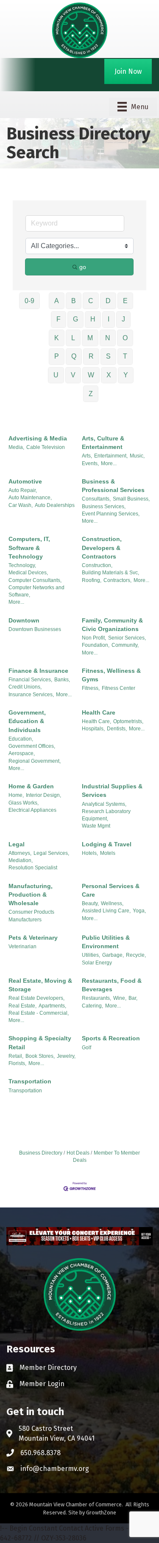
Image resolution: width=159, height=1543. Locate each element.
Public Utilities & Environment (106, 942)
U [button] (56, 375)
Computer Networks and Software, (36, 591)
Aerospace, (21, 753)
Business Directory (40, 1153)
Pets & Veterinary (33, 937)
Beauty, (90, 903)
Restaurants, (96, 998)
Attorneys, (19, 853)
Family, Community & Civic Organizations (112, 624)
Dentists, (117, 729)
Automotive (25, 481)
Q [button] (73, 356)
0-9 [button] (29, 300)
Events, (90, 463)
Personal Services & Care (110, 890)
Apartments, (52, 1006)
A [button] (56, 300)
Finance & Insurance (38, 670)
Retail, (15, 1056)
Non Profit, (94, 638)
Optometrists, (128, 721)
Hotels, (90, 853)
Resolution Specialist (32, 868)
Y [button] (125, 375)
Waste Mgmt (96, 826)
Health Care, (96, 721)
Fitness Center (118, 688)
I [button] (108, 319)
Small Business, (131, 499)
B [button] (73, 300)
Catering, (92, 1006)
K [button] (56, 338)
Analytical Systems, (104, 804)
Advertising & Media (37, 438)
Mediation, (20, 860)
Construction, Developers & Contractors (102, 548)
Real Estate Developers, (36, 998)
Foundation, (95, 645)
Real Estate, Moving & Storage (40, 985)
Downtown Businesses (34, 629)
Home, (16, 795)
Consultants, (96, 499)
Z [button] (91, 393)
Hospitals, (93, 729)
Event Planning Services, (110, 514)
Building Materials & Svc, (110, 573)
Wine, (119, 998)
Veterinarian (22, 947)
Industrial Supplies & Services (112, 790)
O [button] (125, 338)
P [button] (56, 356)
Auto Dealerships (55, 505)
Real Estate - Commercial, (38, 1013)
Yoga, (139, 911)
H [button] (92, 319)
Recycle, (136, 955)
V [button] (73, 375)
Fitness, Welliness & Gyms (111, 675)
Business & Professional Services (113, 485)
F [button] (58, 319)
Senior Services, (127, 638)
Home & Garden (31, 786)
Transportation (29, 1081)
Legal (16, 844)
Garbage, (113, 955)
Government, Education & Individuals (27, 721)
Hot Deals (78, 1153)
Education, (20, 739)
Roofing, (91, 580)
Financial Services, (30, 680)
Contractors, (117, 580)
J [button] (123, 319)
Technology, (22, 565)
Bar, (132, 998)
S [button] (108, 356)
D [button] (108, 300)
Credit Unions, (25, 687)
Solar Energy (97, 963)
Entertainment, (111, 456)
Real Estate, (22, 1006)
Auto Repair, (22, 490)
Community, (125, 645)
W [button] (91, 375)
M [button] (90, 338)
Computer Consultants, (34, 580)
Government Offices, (31, 746)
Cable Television (45, 447)
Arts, (87, 456)
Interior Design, (43, 795)
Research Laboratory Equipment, (106, 815)
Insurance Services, (31, 695)
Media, (16, 447)
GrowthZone (101, 1512)
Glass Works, (23, 803)
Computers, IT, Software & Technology (29, 548)
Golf (86, 1048)
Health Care (98, 712)
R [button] (91, 356)
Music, (137, 456)
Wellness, (112, 903)
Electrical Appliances (32, 810)
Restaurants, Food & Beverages (112, 985)
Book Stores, (40, 1056)
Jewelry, (66, 1056)
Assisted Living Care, (106, 911)
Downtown (23, 620)
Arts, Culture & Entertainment (103, 442)
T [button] (125, 356)
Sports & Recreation (111, 1038)
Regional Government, (34, 761)
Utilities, (91, 955)
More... (109, 463)
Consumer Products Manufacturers (31, 915)
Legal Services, (51, 853)
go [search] (82, 266)
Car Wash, (20, 505)
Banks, (62, 680)
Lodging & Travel (106, 844)
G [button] (75, 319)
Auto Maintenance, (30, 498)
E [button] (125, 300)
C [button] (90, 300)
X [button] (108, 375)
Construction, (97, 565)
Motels (107, 853)
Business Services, (104, 507)
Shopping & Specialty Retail (39, 1042)
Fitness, (91, 688)
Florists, (17, 1063)
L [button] (73, 338)
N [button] (107, 338)
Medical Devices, (28, 573)
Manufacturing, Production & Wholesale (30, 895)
